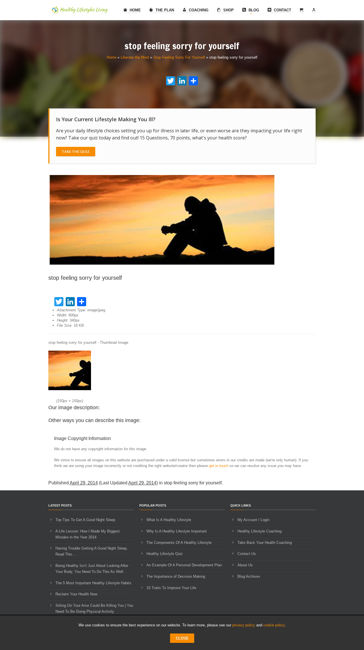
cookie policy (274, 625)
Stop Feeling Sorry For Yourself (179, 57)
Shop (228, 10)
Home (135, 10)
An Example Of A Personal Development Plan (184, 565)
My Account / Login (253, 520)
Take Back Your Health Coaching (264, 542)
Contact (282, 10)
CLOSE (182, 638)
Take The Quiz (76, 151)
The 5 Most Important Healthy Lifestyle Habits (93, 583)
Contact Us (246, 554)
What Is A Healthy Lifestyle (168, 520)
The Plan (164, 10)
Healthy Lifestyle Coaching (259, 531)
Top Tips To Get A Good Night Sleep (85, 520)
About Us (245, 565)
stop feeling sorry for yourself (193, 482)
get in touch (218, 466)
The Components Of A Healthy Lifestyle (179, 542)
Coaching (198, 10)
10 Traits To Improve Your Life (171, 588)
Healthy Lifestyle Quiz (164, 554)
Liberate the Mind (135, 57)
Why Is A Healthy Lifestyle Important (176, 531)
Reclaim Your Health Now (76, 594)
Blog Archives (248, 576)
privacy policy (243, 625)
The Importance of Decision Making (175, 576)
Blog (253, 10)
